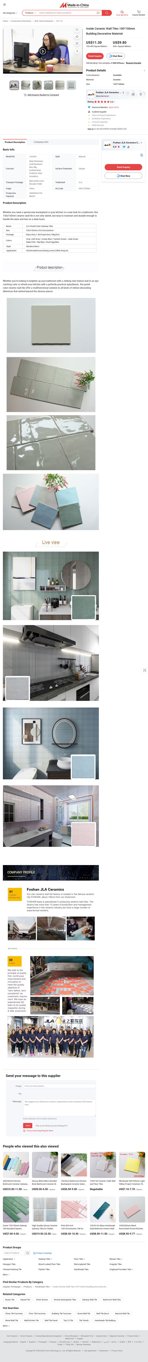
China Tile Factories (14, 1313)
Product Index (132, 1336)
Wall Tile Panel (51, 1320)
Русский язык (64, 1342)
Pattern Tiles (44, 1269)
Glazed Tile (25, 1299)
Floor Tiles (78, 1259)
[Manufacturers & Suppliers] (74, 5)
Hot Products (12, 1336)
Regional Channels (117, 1336)
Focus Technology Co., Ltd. (55, 1350)
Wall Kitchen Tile (31, 1320)
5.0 (115, 146)
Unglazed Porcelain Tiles (120, 1269)
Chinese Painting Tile (12, 1269)
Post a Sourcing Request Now (38, 1130)
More (5, 1325)
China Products (26, 1336)
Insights (80, 1338)
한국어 (114, 1342)
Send (27, 1125)
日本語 (122, 1342)
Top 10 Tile (68, 1320)
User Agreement (90, 1350)
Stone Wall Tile (83, 1313)
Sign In (91, 128)
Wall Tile (59, 21)
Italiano (76, 1342)
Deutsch (85, 1342)
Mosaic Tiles (115, 1259)
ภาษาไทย (137, 1342)
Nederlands (96, 1342)
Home (5, 21)
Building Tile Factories (61, 1313)
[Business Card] (141, 154)
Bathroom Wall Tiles (112, 1299)
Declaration (103, 1350)
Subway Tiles (44, 1259)
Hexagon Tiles (9, 1264)
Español (32, 1342)
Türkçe (59, 1344)
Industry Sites (101, 1336)
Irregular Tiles (116, 1264)
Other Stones (42, 1299)
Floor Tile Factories (37, 1313)
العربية (106, 1342)
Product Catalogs (44, 1253)
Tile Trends (84, 1320)
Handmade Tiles (81, 1269)
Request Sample (133, 63)
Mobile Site (69, 1338)
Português (42, 1342)
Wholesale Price (87, 1336)
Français (53, 1342)
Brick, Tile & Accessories (44, 21)
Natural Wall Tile (122, 1313)
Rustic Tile (9, 1299)
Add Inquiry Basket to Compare (43, 94)
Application (8, 1259)
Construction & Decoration (21, 21)
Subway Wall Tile (89, 1299)
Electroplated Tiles (82, 1264)
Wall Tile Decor (102, 1313)
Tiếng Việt (69, 1344)
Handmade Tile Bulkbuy (105, 1320)
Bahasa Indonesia (84, 1344)
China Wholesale (71, 1336)
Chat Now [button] (117, 56)
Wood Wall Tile (11, 1320)
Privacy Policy (116, 1350)
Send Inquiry (94, 56)
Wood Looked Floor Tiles (49, 1264)
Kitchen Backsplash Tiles (65, 1299)
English (23, 1342)
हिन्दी (129, 1342)
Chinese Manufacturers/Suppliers (48, 1336)
